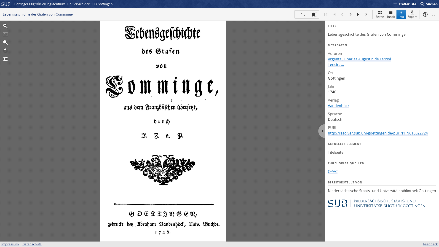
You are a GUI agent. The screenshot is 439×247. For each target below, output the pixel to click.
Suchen (429, 4)
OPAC (332, 171)
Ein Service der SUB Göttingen (90, 4)
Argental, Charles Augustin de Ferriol (359, 59)
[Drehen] (5, 51)
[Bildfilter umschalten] (5, 59)
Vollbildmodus (433, 14)
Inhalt (391, 17)
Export (412, 17)
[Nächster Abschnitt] (359, 14)
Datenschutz (32, 244)
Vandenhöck (338, 105)
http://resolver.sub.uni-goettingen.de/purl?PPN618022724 (378, 133)
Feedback (430, 244)
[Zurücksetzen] (5, 34)
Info (401, 17)
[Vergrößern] (5, 26)
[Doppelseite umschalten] (315, 14)
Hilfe (425, 14)
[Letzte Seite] (367, 14)
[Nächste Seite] (350, 14)
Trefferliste (404, 4)
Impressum (10, 244)
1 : (303, 14)
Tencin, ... (336, 64)
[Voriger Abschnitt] (334, 14)
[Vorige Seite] (342, 14)
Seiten (380, 17)
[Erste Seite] (326, 14)
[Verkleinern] (5, 42)
